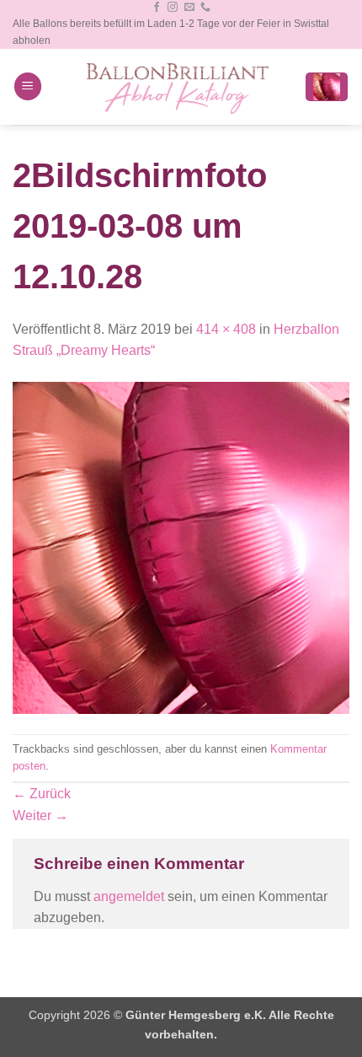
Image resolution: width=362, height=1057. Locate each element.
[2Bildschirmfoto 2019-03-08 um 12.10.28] (181, 546)
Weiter (40, 815)
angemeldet (128, 896)
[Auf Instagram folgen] (173, 7)
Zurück (42, 793)
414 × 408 (226, 329)
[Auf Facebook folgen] (157, 7)
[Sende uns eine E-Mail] (189, 7)
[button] (27, 86)
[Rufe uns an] (205, 7)
